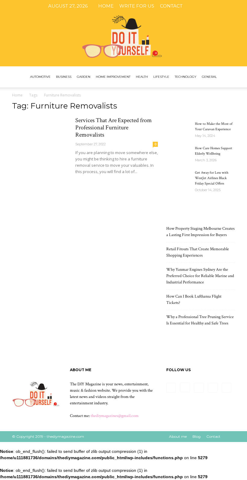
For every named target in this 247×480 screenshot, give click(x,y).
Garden (83, 77)
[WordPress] (236, 6)
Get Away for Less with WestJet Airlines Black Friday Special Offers (211, 178)
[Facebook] (196, 6)
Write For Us (136, 6)
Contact (171, 6)
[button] (227, 77)
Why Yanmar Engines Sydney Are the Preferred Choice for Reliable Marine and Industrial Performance (200, 276)
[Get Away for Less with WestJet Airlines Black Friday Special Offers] (178, 178)
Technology (185, 77)
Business (63, 77)
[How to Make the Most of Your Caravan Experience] (178, 129)
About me (178, 436)
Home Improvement (113, 77)
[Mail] (216, 6)
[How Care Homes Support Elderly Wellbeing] (178, 154)
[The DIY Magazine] (123, 33)
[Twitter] (226, 6)
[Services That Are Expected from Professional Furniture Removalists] (41, 138)
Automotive (40, 77)
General (209, 77)
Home (106, 6)
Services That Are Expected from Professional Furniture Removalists (113, 127)
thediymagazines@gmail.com (115, 415)
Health (142, 77)
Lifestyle (161, 77)
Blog (196, 436)
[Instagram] (206, 6)
